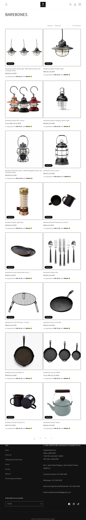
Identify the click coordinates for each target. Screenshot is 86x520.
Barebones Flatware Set (50, 272)
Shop (7, 450)
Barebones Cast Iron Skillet (51, 372)
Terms (7, 464)
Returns (8, 474)
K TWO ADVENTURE (40, 519)
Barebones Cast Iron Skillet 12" (14, 372)
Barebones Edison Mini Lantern (14, 120)
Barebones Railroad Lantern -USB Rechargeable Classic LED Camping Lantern (23, 171)
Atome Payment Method (13, 478)
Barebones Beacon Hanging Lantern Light (56, 120)
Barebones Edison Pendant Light (53, 69)
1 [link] (34, 438)
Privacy (7, 469)
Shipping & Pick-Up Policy (13, 459)
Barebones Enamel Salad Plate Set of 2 (17, 272)
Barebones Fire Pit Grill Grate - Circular (17, 322)
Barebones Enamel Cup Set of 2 (15, 422)
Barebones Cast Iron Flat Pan (52, 322)
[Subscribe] (40, 503)
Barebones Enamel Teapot (51, 422)
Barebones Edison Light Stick (14, 222)
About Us (8, 455)
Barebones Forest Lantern (51, 170)
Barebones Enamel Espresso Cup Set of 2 (56, 222)
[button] (6, 4)
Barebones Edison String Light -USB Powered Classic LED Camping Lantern (22, 69)
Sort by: (50, 26)
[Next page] (51, 438)
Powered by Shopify (50, 519)
